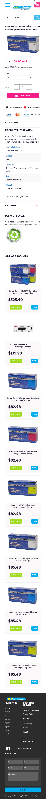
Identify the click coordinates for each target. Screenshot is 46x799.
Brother (8, 708)
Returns (26, 737)
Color (7, 73)
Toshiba (8, 734)
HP (6, 715)
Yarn (39, 796)
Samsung (8, 730)
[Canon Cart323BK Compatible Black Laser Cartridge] (23, 542)
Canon (7, 712)
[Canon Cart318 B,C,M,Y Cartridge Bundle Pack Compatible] (23, 275)
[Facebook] (23, 749)
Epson (7, 723)
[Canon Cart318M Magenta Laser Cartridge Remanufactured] (23, 435)
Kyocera (8, 726)
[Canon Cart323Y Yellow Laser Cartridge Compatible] (23, 649)
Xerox (7, 719)
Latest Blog (27, 724)
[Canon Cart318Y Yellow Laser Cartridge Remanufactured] (23, 489)
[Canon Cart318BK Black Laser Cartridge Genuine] (23, 328)
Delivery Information (31, 710)
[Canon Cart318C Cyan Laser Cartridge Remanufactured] (23, 382)
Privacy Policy (28, 714)
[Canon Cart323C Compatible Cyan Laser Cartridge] (23, 596)
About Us (28, 742)
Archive (26, 727)
